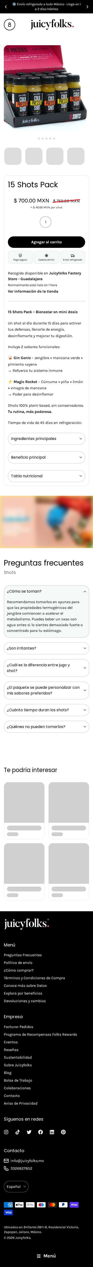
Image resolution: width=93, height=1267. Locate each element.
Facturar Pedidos (18, 1026)
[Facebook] (40, 1132)
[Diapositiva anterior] (5, 6)
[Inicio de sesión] (9, 24)
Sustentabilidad (18, 1057)
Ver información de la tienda (33, 291)
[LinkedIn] (52, 1132)
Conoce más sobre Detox (25, 985)
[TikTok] (17, 1132)
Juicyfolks (23, 1238)
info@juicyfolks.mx (27, 1160)
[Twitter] (29, 1132)
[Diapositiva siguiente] (87, 6)
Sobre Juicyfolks (18, 1065)
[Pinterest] (63, 1132)
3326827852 (21, 1168)
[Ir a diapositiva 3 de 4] (54, 156)
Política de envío (18, 962)
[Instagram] (6, 1132)
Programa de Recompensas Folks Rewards (40, 1034)
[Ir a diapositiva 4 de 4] (75, 156)
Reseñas (11, 1049)
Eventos (11, 1042)
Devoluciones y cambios (25, 1001)
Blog (7, 1072)
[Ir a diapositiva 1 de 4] (12, 156)
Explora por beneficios (23, 993)
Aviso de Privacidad (20, 1103)
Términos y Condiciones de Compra (34, 978)
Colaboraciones (17, 1088)
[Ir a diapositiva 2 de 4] (33, 156)
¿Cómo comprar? (19, 970)
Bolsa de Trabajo (18, 1080)
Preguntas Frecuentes (23, 955)
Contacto (12, 1095)
